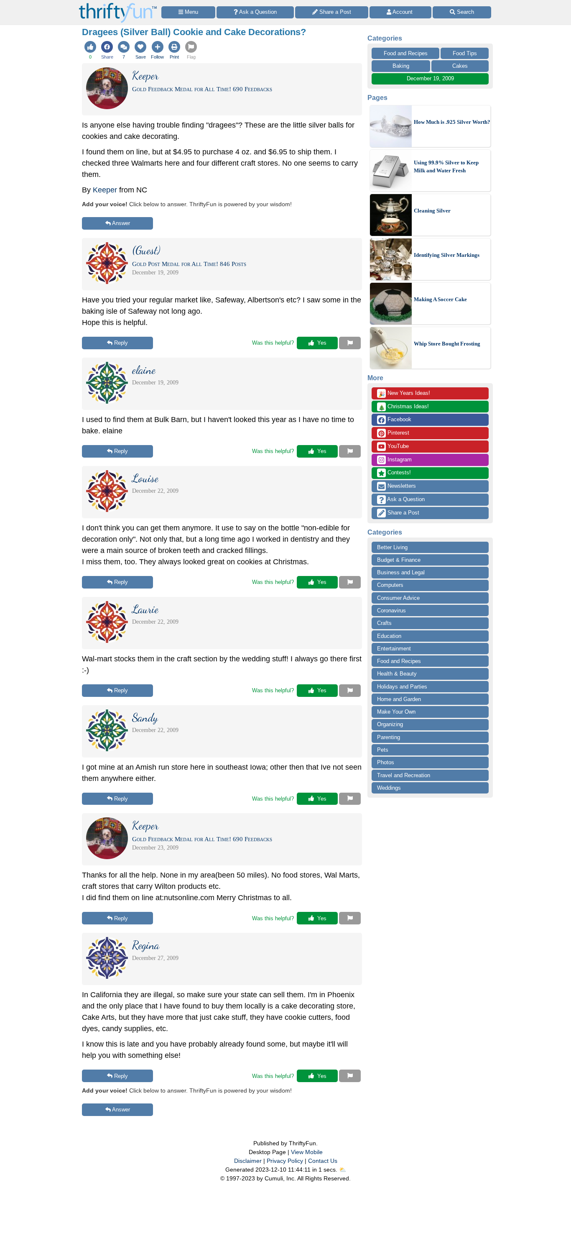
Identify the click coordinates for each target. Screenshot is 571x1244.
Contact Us (322, 1160)
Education (389, 636)
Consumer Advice (398, 598)
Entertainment (394, 648)
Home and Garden (399, 699)
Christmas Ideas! (403, 407)
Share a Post (402, 512)
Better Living (392, 547)
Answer (121, 223)
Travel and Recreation (403, 775)
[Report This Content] (350, 343)
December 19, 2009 (430, 78)
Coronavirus (391, 610)
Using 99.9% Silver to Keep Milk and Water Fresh (446, 166)
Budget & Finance (399, 560)
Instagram (399, 459)
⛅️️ (342, 1169)
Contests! (398, 472)
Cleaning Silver (432, 210)
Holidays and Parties (402, 686)
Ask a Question (405, 499)
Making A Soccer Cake (440, 299)
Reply (121, 343)
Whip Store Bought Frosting (447, 343)
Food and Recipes (406, 53)
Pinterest (397, 433)
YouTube (397, 446)
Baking (401, 66)
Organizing (390, 724)
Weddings (389, 788)
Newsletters (401, 486)
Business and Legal (401, 572)
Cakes (460, 66)
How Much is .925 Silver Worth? (452, 122)
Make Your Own (396, 712)
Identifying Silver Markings (446, 255)
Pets (382, 750)
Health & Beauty (397, 674)
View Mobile (307, 1152)
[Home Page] (117, 4)
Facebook (398, 419)
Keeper (105, 190)
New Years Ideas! (404, 393)
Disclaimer (248, 1160)
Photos (385, 762)
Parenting (388, 737)
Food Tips (465, 53)
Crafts (384, 623)
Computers (390, 585)
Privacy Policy (285, 1160)
